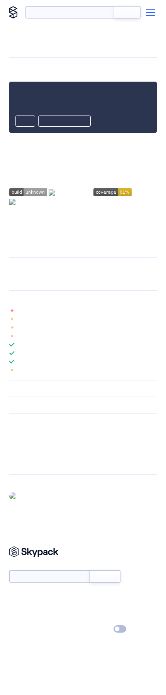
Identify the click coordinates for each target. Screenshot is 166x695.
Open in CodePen (64, 121)
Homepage (22, 443)
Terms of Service (104, 618)
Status (92, 596)
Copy (25, 121)
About (16, 607)
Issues (16, 453)
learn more (65, 298)
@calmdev (32, 495)
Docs (15, 596)
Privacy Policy (25, 629)
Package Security (29, 433)
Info (152, 311)
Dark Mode (97, 629)
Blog (90, 607)
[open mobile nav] (150, 12)
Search (127, 12)
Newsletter (22, 566)
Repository (22, 463)
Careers (18, 618)
